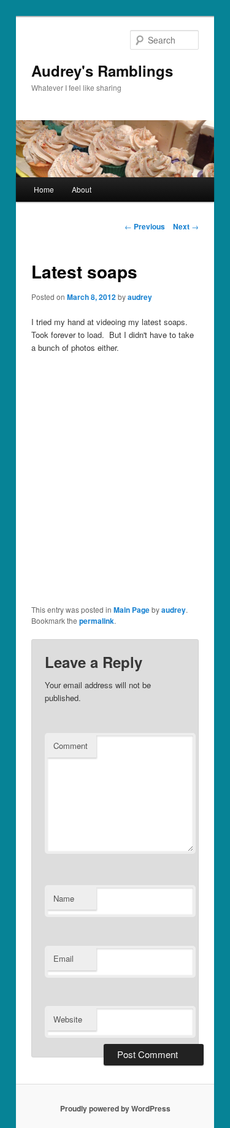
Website (67, 1019)
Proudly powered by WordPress (115, 1108)
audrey (140, 296)
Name (63, 898)
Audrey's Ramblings (102, 70)
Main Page (131, 609)
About (81, 189)
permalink (96, 620)
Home (44, 189)
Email (63, 958)
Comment (70, 745)
